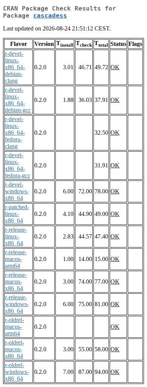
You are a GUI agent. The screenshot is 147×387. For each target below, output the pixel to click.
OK (114, 67)
